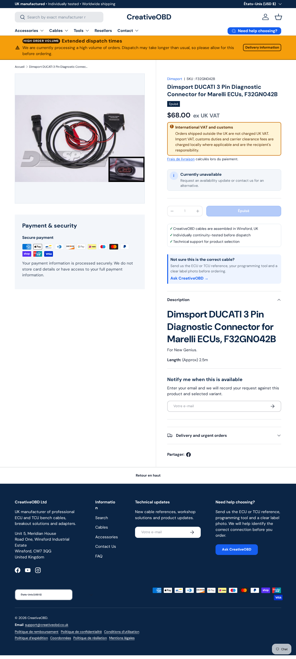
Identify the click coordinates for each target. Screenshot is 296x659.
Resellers (103, 30)
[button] (278, 17)
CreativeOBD (37, 618)
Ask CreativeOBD (236, 549)
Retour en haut (148, 475)
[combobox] (59, 17)
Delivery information (262, 47)
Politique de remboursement (37, 632)
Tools (78, 30)
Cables (56, 30)
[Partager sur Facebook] (188, 454)
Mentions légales (122, 638)
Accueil (20, 67)
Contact (125, 30)
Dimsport (174, 79)
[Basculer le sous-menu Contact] (136, 30)
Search (101, 517)
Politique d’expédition (31, 638)
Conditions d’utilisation (121, 632)
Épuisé (243, 211)
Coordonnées (60, 638)
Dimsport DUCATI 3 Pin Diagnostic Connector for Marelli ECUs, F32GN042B (58, 67)
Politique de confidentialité (81, 632)
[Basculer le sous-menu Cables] (66, 30)
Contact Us (105, 546)
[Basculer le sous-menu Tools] (87, 30)
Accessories (26, 30)
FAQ (98, 556)
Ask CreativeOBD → (189, 278)
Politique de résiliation (90, 638)
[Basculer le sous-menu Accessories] (42, 30)
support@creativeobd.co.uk (46, 625)
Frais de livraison (181, 159)
